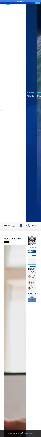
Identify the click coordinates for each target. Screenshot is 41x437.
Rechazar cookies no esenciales (30, 433)
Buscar (32, 264)
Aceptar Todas (20, 435)
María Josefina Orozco (32, 300)
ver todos (34, 266)
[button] (3, 3)
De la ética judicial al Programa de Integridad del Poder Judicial (33, 283)
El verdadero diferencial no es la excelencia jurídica (33, 288)
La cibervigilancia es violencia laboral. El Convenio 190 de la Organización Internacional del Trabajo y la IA (33, 270)
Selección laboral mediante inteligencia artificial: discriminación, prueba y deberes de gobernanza (33, 277)
